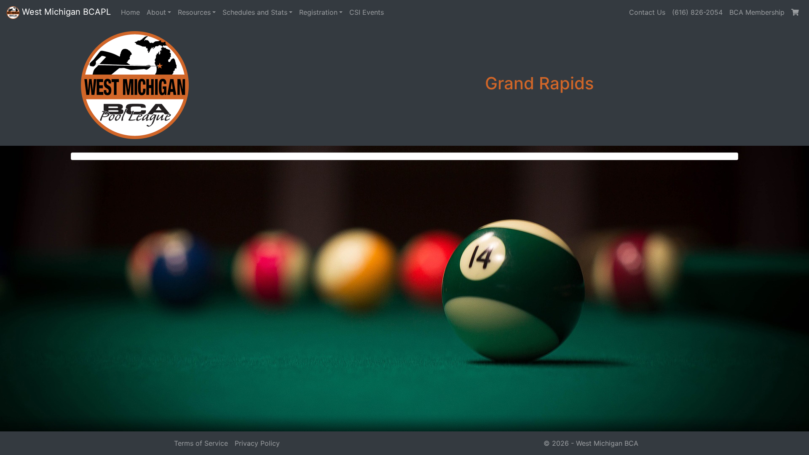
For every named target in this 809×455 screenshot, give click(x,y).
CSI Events (366, 12)
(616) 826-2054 (697, 12)
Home (130, 12)
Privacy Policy (257, 443)
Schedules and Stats (254, 12)
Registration (318, 12)
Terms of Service (201, 443)
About (156, 12)
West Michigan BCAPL (65, 12)
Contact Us (647, 12)
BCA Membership (757, 12)
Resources (194, 12)
